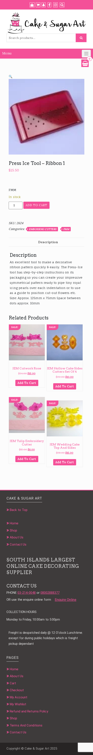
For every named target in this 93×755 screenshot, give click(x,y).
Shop (13, 530)
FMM (66, 229)
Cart (13, 683)
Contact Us (18, 544)
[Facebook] (49, 5)
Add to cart (36, 205)
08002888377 (49, 593)
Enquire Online (65, 600)
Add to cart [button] (27, 383)
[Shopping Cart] (85, 63)
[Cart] (38, 5)
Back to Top (18, 510)
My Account (18, 697)
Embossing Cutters (42, 229)
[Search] (62, 5)
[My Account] (44, 5)
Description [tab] (48, 242)
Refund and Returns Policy (29, 711)
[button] (10, 76)
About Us (16, 537)
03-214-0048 (27, 593)
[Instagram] (55, 5)
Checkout (17, 690)
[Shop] (32, 5)
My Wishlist (18, 704)
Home (14, 523)
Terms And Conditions (26, 725)
